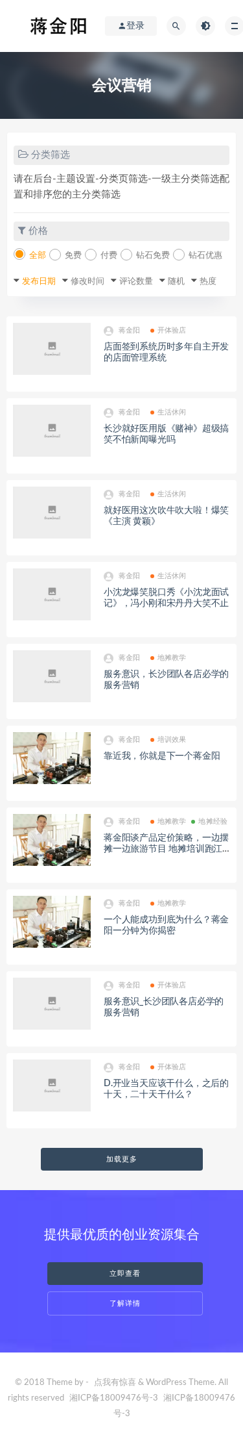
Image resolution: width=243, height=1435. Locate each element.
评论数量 (136, 281)
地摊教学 (172, 657)
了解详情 (125, 1303)
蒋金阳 (130, 330)
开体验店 (172, 330)
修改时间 (87, 281)
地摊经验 (212, 821)
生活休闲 (172, 412)
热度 (208, 281)
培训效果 (172, 739)
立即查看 (125, 1273)
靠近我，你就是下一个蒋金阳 (162, 756)
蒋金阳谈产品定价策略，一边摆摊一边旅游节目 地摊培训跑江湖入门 (166, 849)
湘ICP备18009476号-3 (113, 1398)
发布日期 (39, 281)
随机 (176, 281)
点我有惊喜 (115, 1382)
